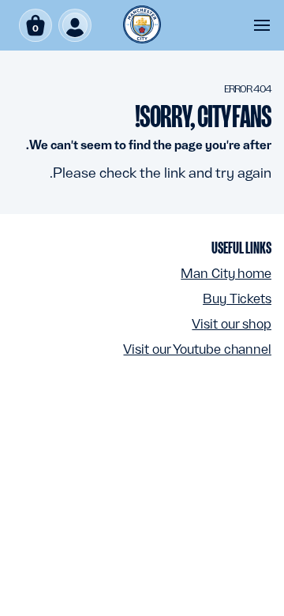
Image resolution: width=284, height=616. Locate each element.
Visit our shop (231, 324)
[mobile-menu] (261, 25)
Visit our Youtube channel (197, 349)
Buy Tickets (237, 298)
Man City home (226, 273)
